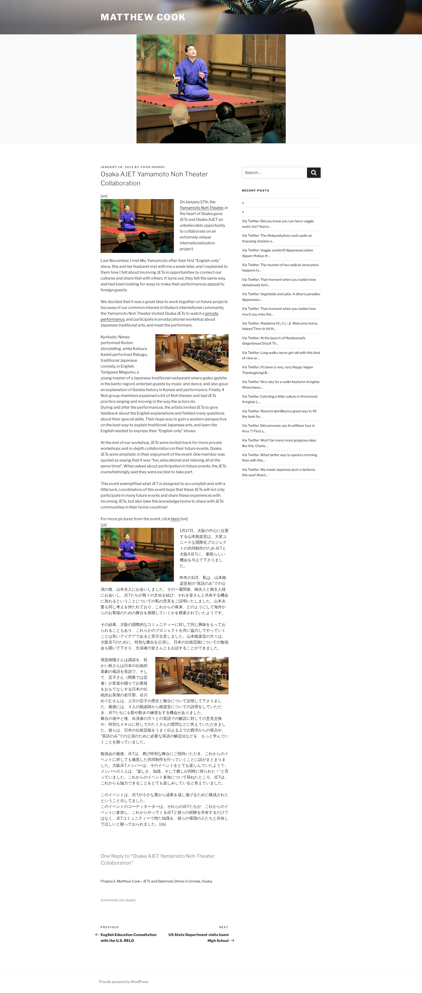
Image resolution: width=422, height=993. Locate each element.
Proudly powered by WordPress (123, 982)
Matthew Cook (143, 17)
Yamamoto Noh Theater (201, 207)
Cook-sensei (152, 167)
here (174, 519)
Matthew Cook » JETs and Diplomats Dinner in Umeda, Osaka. (165, 881)
